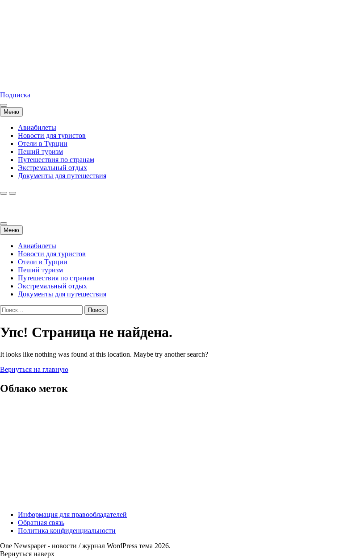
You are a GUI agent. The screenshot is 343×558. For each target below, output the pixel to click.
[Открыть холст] (3, 105)
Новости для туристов (52, 135)
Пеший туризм (40, 151)
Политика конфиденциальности (67, 530)
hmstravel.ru (17, 79)
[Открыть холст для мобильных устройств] (3, 223)
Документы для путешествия (62, 175)
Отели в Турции (42, 143)
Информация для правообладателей (72, 514)
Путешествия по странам (56, 159)
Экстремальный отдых (52, 167)
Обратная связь (41, 522)
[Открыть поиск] (3, 193)
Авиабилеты (37, 127)
